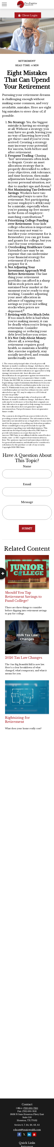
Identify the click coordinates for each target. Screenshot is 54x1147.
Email (27, 484)
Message (27, 502)
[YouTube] (34, 1134)
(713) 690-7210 (30, 1108)
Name (27, 466)
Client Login (29, 15)
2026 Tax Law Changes (23, 658)
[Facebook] (19, 1134)
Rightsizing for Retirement (17, 720)
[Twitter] (24, 1134)
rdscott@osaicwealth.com (27, 1129)
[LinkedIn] (29, 1134)
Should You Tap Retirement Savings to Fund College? (23, 596)
